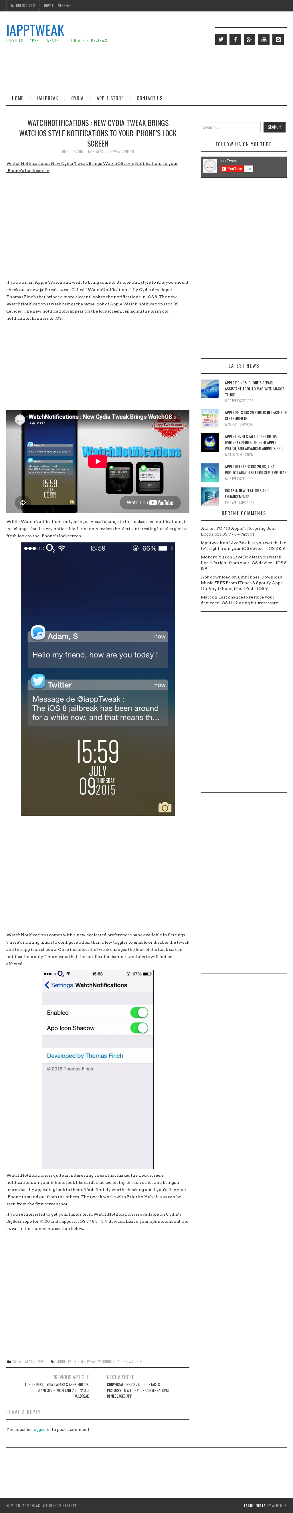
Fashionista (255, 1505)
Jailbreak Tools (23, 5)
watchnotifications (112, 1361)
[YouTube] (264, 39)
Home (17, 98)
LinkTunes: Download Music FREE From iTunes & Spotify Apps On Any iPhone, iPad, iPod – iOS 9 (241, 583)
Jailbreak (47, 98)
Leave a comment (122, 151)
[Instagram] (278, 39)
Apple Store (110, 98)
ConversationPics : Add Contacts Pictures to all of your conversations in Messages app (138, 1390)
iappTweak (35, 29)
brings (61, 1361)
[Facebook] (235, 39)
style (81, 1361)
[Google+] (249, 39)
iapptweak (95, 151)
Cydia (77, 98)
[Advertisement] (182, 67)
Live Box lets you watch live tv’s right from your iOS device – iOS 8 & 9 (243, 563)
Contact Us (150, 98)
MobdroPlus (213, 557)
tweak (91, 1361)
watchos (135, 1361)
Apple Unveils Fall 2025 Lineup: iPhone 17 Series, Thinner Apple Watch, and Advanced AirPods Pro (254, 442)
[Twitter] (221, 39)
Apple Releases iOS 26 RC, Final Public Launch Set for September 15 (255, 469)
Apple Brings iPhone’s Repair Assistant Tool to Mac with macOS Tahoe (254, 389)
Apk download (216, 577)
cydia (72, 1361)
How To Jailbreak (57, 5)
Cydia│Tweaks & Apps (28, 1361)
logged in (41, 1429)
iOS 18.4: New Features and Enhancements (247, 493)
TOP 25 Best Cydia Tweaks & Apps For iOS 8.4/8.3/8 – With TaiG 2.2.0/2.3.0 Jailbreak (57, 1390)
